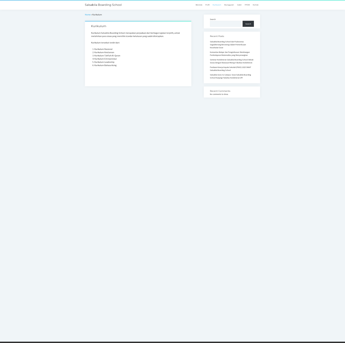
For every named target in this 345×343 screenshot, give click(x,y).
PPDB (247, 5)
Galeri (239, 5)
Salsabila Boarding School (103, 4)
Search (213, 19)
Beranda (199, 5)
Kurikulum (217, 5)
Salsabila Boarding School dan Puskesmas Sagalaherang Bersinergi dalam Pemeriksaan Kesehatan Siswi (228, 44)
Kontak (255, 5)
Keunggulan (229, 5)
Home (88, 14)
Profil (207, 5)
